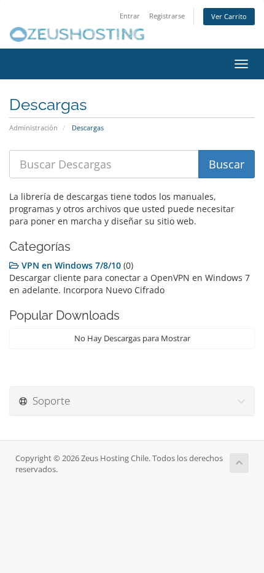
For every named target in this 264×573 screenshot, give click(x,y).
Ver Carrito (229, 16)
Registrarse (167, 15)
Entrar (130, 15)
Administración (33, 127)
